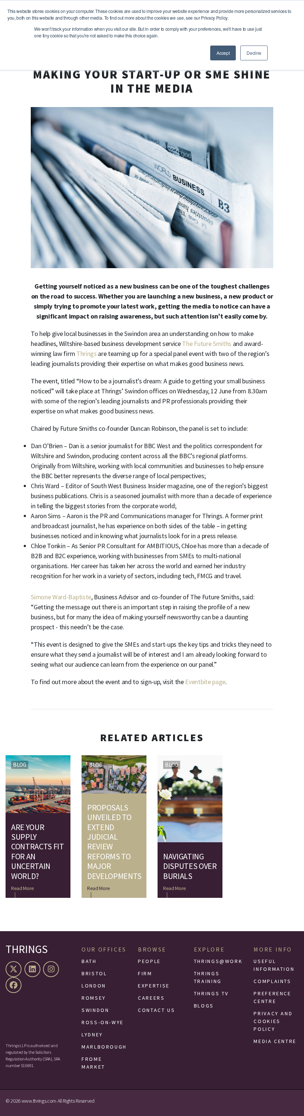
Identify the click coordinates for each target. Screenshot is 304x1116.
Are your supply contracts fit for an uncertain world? (37, 851)
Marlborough (104, 1046)
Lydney (92, 1034)
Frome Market (93, 1063)
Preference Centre (272, 997)
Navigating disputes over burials (190, 866)
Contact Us (156, 1010)
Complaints (272, 981)
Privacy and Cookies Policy (273, 1021)
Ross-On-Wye (103, 1022)
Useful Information (274, 965)
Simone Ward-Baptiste (61, 597)
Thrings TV (211, 993)
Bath (89, 961)
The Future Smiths (206, 343)
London (94, 985)
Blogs (204, 1005)
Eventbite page (205, 681)
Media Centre (275, 1041)
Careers (151, 998)
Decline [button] (254, 53)
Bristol (94, 973)
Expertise (154, 985)
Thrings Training (208, 977)
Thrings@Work (218, 961)
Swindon (95, 1010)
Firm (145, 973)
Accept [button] (223, 53)
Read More (22, 888)
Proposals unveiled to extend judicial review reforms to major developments (114, 842)
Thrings (86, 353)
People (149, 961)
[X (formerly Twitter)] (14, 969)
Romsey (94, 998)
